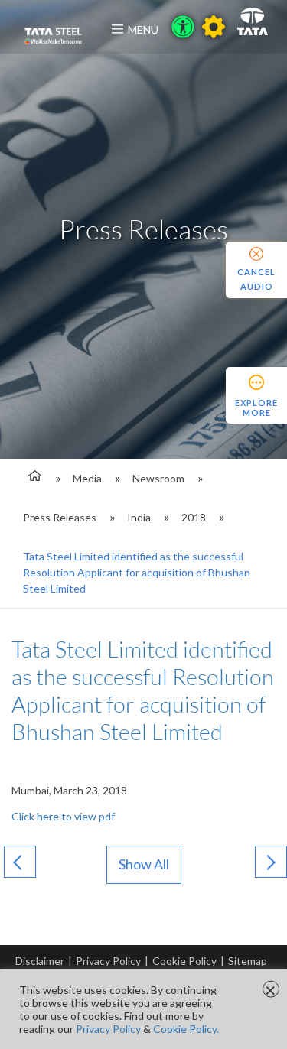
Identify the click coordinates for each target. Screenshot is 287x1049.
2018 (193, 517)
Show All (144, 864)
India (139, 517)
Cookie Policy (184, 960)
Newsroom (158, 478)
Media (87, 478)
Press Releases (59, 517)
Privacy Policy (108, 960)
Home (32, 478)
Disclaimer (39, 960)
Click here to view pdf (63, 816)
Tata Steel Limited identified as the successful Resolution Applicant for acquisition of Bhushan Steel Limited (136, 572)
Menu (143, 29)
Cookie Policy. (186, 1028)
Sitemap (247, 960)
